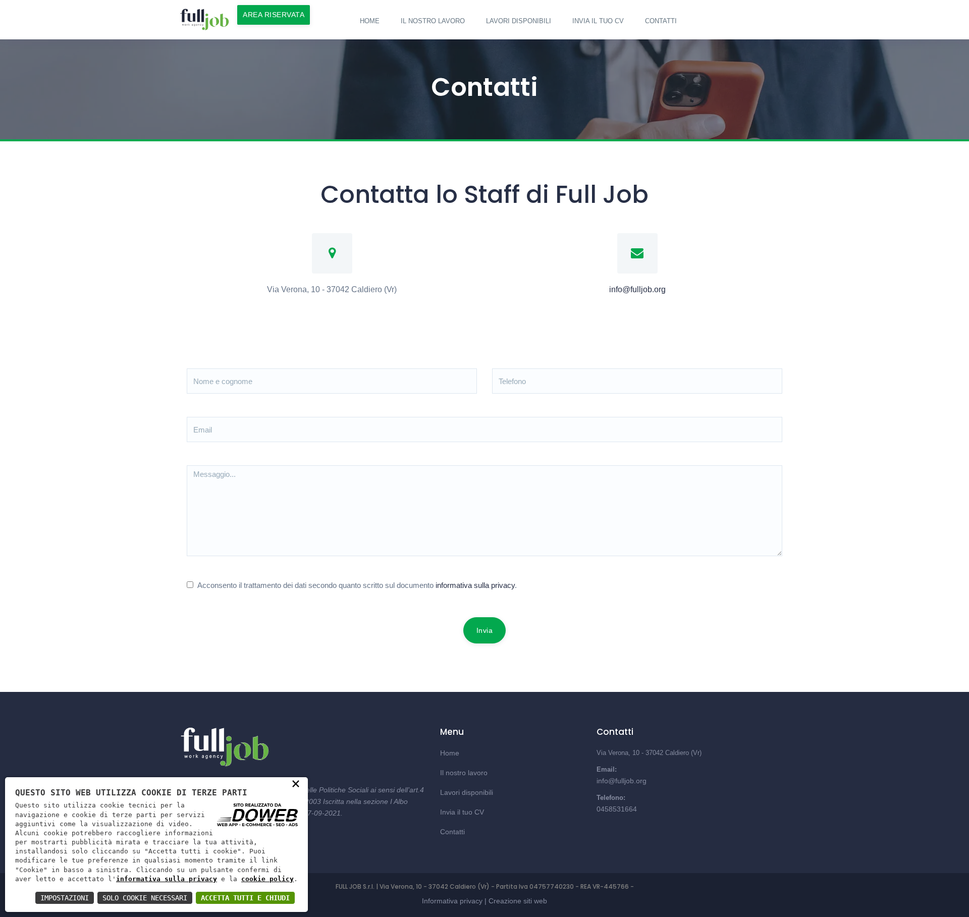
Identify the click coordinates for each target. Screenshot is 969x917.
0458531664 (617, 809)
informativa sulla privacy (475, 585)
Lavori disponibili (518, 21)
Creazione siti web (518, 901)
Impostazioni (64, 898)
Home (370, 21)
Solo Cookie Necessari (144, 898)
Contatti (661, 21)
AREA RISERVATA (273, 15)
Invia (484, 630)
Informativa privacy (452, 901)
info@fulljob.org (637, 289)
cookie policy (267, 879)
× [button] (295, 783)
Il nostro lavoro (433, 21)
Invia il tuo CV (598, 21)
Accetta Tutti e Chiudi (245, 898)
